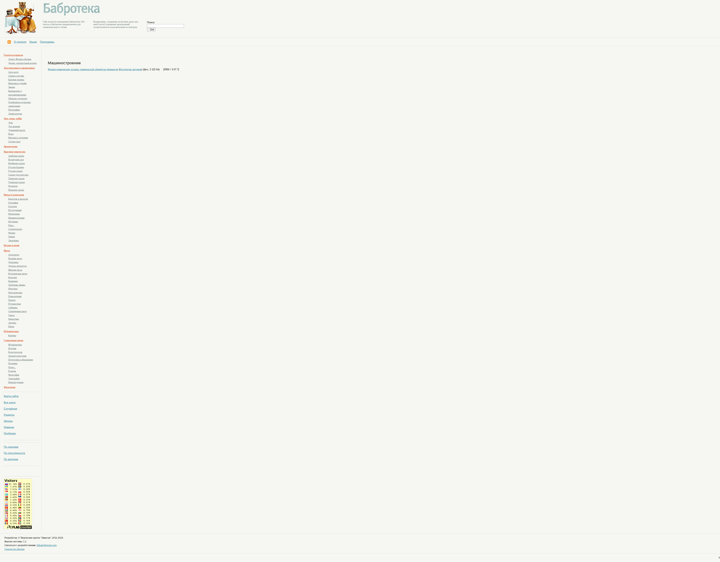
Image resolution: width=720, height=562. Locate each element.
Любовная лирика (16, 285)
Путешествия (14, 304)
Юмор (11, 326)
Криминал (13, 281)
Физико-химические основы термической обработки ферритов (83, 69)
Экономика (13, 240)
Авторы (8, 420)
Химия (11, 236)
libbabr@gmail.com (47, 545)
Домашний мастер (16, 130)
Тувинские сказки (16, 182)
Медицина (13, 221)
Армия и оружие (16, 76)
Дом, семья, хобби (13, 118)
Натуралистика (15, 292)
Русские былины (16, 167)
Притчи (11, 300)
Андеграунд (13, 255)
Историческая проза (17, 274)
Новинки (9, 427)
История (12, 348)
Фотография (14, 110)
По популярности (14, 452)
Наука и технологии (14, 195)
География (13, 203)
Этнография (14, 378)
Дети (10, 123)
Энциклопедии (15, 114)
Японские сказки (16, 190)
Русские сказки (15, 171)
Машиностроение (16, 218)
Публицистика (11, 331)
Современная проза (17, 311)
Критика (12, 335)
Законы (11, 87)
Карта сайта (11, 396)
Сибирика (12, 307)
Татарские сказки (16, 178)
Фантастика (13, 319)
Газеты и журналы (13, 55)
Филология (9, 387)
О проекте (20, 41)
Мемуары (12, 289)
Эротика (12, 323)
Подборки (10, 433)
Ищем (33, 41)
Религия (12, 371)
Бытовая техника (16, 79)
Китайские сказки (16, 163)
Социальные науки (13, 340)
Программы (47, 41)
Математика (14, 214)
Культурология (15, 352)
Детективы (13, 262)
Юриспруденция (15, 382)
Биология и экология (18, 199)
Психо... (12, 367)
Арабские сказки (16, 156)
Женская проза (15, 270)
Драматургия (10, 146)
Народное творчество (14, 152)
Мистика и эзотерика (18, 138)
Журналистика (15, 345)
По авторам (11, 459)
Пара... (11, 225)
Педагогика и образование (20, 360)
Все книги (10, 402)
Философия (13, 375)
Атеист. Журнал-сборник (19, 59)
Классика (12, 277)
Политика (12, 363)
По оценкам (11, 446)
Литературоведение (17, 356)
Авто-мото (13, 72)
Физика (11, 233)
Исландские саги (16, 159)
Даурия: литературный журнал (22, 63)
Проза (7, 251)
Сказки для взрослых (18, 175)
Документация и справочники (19, 68)
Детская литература (17, 266)
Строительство (15, 229)
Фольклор (13, 186)
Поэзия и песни (11, 245)
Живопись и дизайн (17, 83)
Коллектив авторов (130, 69)
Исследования (15, 210)
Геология (12, 206)
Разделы (9, 414)
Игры (11, 134)
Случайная (10, 408)
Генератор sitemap (14, 549)
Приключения (15, 296)
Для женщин (14, 126)
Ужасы (11, 315)
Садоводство (14, 141)
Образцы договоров (17, 98)
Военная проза (15, 258)
